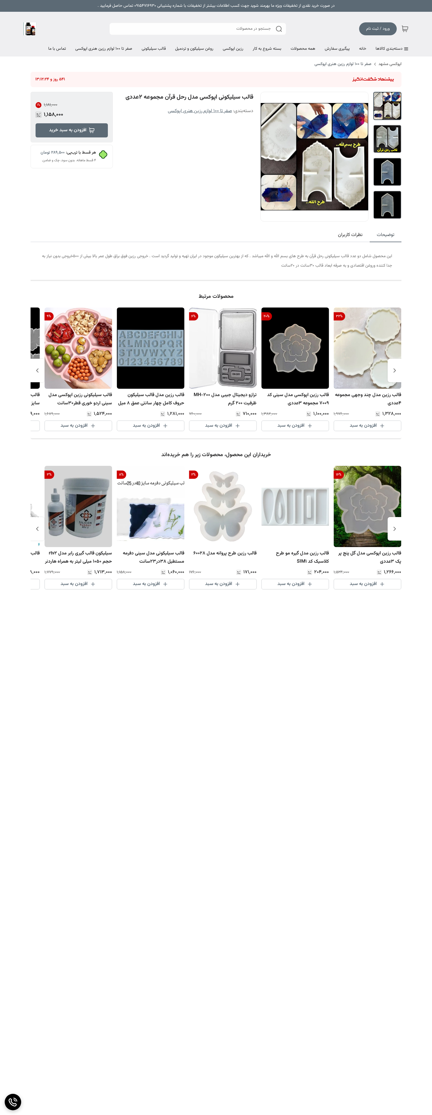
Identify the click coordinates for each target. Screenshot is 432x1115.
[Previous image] (268, 156)
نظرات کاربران (350, 235)
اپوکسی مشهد (390, 64)
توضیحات (385, 235)
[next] (37, 370)
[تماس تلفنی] (13, 1102)
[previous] (395, 370)
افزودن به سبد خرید (67, 130)
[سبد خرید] (404, 28)
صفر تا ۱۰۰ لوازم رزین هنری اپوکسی (342, 64)
